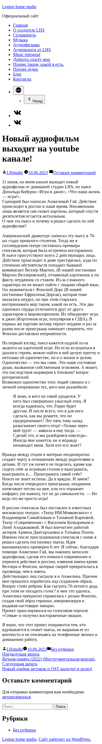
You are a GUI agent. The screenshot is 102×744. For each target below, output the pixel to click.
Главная (20, 25)
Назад (38, 101)
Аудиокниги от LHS (32, 49)
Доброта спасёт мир (31, 59)
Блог (17, 74)
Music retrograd (26, 54)
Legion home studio (19, 6)
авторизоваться (16, 696)
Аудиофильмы (26, 44)
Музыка (20, 40)
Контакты (22, 79)
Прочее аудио (25, 69)
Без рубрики (62, 649)
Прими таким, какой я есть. (38, 64)
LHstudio (15, 172)
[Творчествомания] (17, 125)
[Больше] (18, 90)
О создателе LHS (29, 30)
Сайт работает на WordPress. (65, 739)
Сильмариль (24, 35)
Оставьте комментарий (74, 172)
